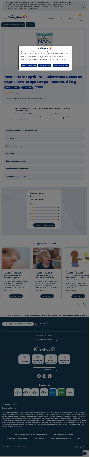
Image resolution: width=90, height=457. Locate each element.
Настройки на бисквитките (29, 65)
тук (44, 59)
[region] (45, 58)
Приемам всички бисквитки (61, 65)
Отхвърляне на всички (45, 65)
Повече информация (53, 61)
